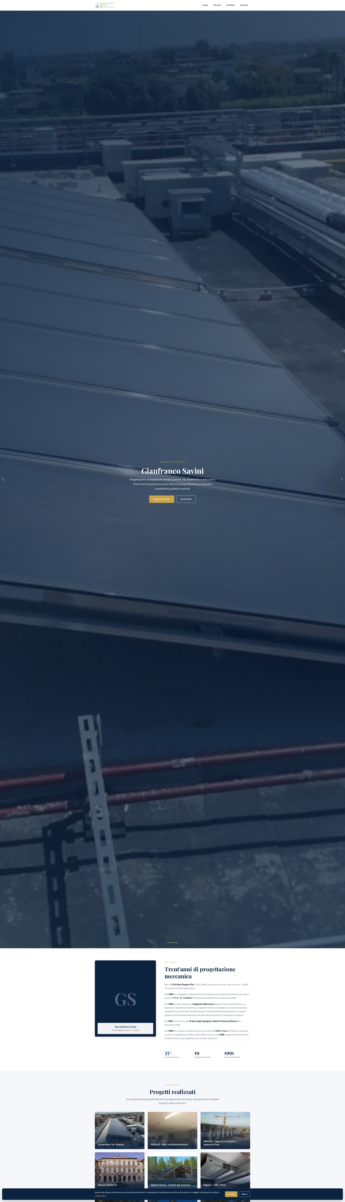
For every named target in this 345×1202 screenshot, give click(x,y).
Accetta (231, 1194)
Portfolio (230, 5)
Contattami (186, 499)
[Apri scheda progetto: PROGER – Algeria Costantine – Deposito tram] (225, 1130)
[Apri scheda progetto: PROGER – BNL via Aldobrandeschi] (172, 1130)
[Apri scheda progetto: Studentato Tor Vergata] (119, 1130)
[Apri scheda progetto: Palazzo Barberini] (119, 1170)
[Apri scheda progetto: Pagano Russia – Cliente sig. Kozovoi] (172, 1170)
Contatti (244, 5)
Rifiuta (244, 1194)
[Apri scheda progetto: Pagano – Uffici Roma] (225, 1170)
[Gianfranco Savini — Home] (104, 5)
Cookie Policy (100, 1195)
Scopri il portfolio (161, 499)
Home (205, 5)
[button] (168, 942)
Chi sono (217, 5)
